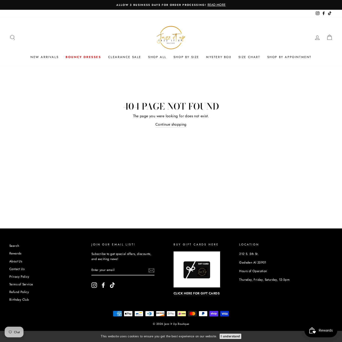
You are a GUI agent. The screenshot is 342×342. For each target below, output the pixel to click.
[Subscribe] (151, 270)
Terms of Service (21, 284)
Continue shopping (171, 124)
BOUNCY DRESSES (83, 57)
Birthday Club (19, 299)
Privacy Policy (19, 276)
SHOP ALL (157, 57)
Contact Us (16, 269)
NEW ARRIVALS (44, 57)
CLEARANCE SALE (124, 57)
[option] (171, 4)
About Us (15, 261)
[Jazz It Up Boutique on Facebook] (103, 285)
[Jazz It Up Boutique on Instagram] (94, 285)
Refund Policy (19, 292)
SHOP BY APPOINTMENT (289, 57)
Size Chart (249, 57)
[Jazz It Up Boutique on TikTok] (112, 285)
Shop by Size (186, 57)
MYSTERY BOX (218, 57)
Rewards (15, 253)
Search (14, 245)
